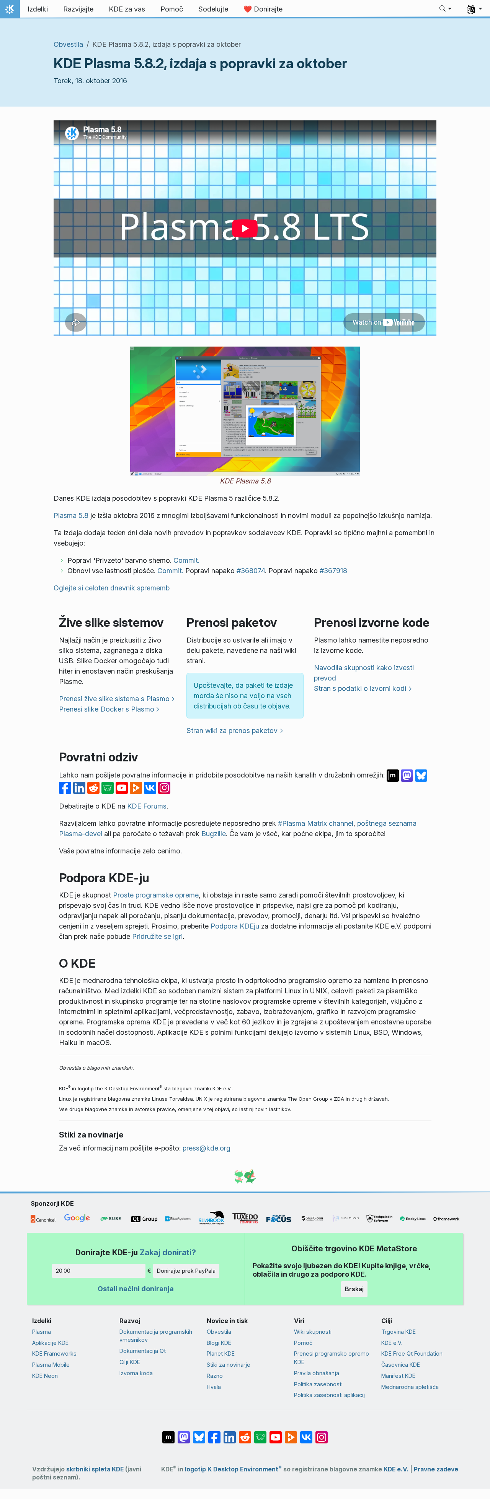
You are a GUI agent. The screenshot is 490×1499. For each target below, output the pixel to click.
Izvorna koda (136, 1373)
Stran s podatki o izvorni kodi (360, 688)
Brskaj (354, 1289)
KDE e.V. (391, 1343)
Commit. (186, 560)
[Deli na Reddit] (94, 787)
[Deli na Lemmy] (108, 787)
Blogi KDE (219, 1343)
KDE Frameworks (54, 1353)
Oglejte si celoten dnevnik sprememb (112, 588)
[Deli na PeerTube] (137, 787)
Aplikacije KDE (50, 1343)
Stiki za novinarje (228, 1364)
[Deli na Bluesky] (421, 775)
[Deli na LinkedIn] (80, 787)
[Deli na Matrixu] (394, 775)
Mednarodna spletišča (410, 1387)
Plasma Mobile (51, 1364)
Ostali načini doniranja (136, 1289)
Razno (215, 1375)
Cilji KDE (129, 1362)
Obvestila (68, 44)
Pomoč (303, 1343)
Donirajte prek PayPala (186, 1270)
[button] (446, 9)
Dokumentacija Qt (142, 1351)
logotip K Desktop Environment (233, 1469)
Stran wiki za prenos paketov (232, 730)
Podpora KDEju (235, 926)
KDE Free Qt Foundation (412, 1353)
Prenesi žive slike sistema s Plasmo (114, 699)
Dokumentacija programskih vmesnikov (155, 1335)
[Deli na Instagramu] (164, 787)
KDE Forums (147, 806)
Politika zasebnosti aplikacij (329, 1395)
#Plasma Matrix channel (315, 823)
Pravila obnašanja (316, 1373)
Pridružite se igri (157, 936)
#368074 (251, 571)
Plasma (41, 1331)
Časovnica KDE (400, 1364)
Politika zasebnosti (318, 1384)
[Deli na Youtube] (123, 787)
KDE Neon (45, 1375)
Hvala (214, 1387)
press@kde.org (206, 1148)
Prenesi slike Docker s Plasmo (106, 709)
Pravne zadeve (436, 1469)
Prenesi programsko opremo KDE (331, 1357)
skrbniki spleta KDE (95, 1469)
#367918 (333, 571)
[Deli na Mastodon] (408, 775)
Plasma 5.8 (71, 515)
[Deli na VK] (151, 787)
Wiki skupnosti (313, 1331)
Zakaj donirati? (168, 1252)
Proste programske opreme (156, 895)
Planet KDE (221, 1353)
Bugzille (213, 834)
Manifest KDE (398, 1375)
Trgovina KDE (398, 1331)
